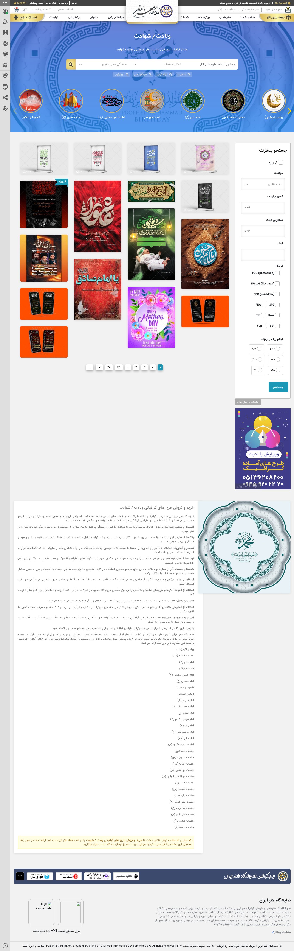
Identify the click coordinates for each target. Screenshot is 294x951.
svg (260, 326)
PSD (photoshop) (263, 273)
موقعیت (278, 173)
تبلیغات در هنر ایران (248, 402)
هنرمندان (225, 17)
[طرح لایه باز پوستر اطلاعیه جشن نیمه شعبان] (205, 158)
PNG (259, 305)
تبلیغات (53, 17)
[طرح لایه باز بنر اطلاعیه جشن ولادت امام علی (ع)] (151, 158)
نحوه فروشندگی (250, 9)
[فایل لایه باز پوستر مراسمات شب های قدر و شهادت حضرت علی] (44, 303)
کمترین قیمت (275, 196)
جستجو (278, 387)
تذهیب (182, 74)
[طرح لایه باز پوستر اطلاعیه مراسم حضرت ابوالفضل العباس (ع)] (44, 158)
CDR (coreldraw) (264, 294)
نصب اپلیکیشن (36, 3)
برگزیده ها (204, 17)
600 (273, 359)
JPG (272, 305)
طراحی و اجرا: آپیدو (34, 946)
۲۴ (109, 367)
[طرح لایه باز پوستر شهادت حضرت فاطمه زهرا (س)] (205, 196)
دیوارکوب (119, 74)
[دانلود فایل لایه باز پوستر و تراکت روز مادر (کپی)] (151, 317)
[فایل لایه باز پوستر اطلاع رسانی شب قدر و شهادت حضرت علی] (44, 341)
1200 (273, 349)
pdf (272, 326)
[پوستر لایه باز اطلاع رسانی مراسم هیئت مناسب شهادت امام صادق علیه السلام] (44, 258)
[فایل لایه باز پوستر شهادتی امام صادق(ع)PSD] (97, 289)
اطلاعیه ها (281, 3)
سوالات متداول (226, 9)
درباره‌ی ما (63, 3)
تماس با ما (51, 3)
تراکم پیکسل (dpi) (272, 339)
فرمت (279, 266)
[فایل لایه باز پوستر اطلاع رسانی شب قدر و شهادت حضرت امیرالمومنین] (205, 311)
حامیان (94, 17)
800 (254, 349)
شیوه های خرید (273, 9)
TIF (258, 315)
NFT (24, 9)
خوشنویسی (140, 74)
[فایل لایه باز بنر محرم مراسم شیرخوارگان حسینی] (151, 244)
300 (255, 359)
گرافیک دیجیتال (171, 50)
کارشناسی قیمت (41, 9)
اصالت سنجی (65, 9)
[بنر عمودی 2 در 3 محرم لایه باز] (205, 254)
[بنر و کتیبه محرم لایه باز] (97, 216)
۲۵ (99, 367)
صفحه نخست (247, 17)
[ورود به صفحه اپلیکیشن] (20, 876)
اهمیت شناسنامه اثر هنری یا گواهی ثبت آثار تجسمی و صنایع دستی (238, 3)
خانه (185, 50)
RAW (271, 315)
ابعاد (280, 243)
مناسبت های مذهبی (147, 50)
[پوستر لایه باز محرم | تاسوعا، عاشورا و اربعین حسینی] (44, 204)
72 (256, 370)
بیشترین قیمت (274, 220)
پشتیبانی (74, 17)
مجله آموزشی (116, 17)
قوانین (74, 3)
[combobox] (157, 64)
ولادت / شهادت (152, 36)
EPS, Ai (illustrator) (263, 284)
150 (273, 370)
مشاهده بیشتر (283, 932)
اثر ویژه (274, 162)
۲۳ (119, 367)
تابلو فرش (162, 74)
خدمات (185, 17)
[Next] (289, 111)
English (21, 3)
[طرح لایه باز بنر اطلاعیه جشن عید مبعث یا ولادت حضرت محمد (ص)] (97, 158)
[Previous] (15, 111)
